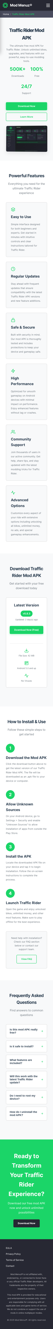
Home (6, 14)
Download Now (26, 106)
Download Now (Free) (26, 629)
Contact (10, 1265)
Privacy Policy (13, 1254)
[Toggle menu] (48, 5)
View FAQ (26, 959)
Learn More (26, 116)
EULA (9, 1248)
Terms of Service (15, 1260)
